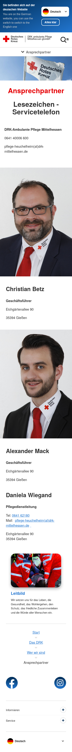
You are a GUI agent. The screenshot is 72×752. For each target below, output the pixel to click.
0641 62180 (21, 515)
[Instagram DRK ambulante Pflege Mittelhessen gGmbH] (60, 683)
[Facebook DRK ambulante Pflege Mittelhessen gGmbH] (12, 683)
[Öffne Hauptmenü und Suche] (64, 39)
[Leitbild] (36, 570)
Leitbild (18, 593)
